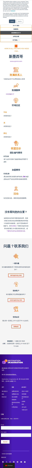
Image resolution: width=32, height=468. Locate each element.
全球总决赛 (16, 36)
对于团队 (15, 40)
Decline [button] (20, 21)
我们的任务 (5, 368)
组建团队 (16, 29)
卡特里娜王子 (10, 94)
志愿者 (11, 381)
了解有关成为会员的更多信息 (16, 231)
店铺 (23, 176)
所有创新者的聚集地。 (11, 374)
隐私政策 (13, 11)
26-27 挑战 (16, 25)
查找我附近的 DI (16, 33)
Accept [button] (12, 21)
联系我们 (14, 226)
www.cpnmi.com (16, 61)
